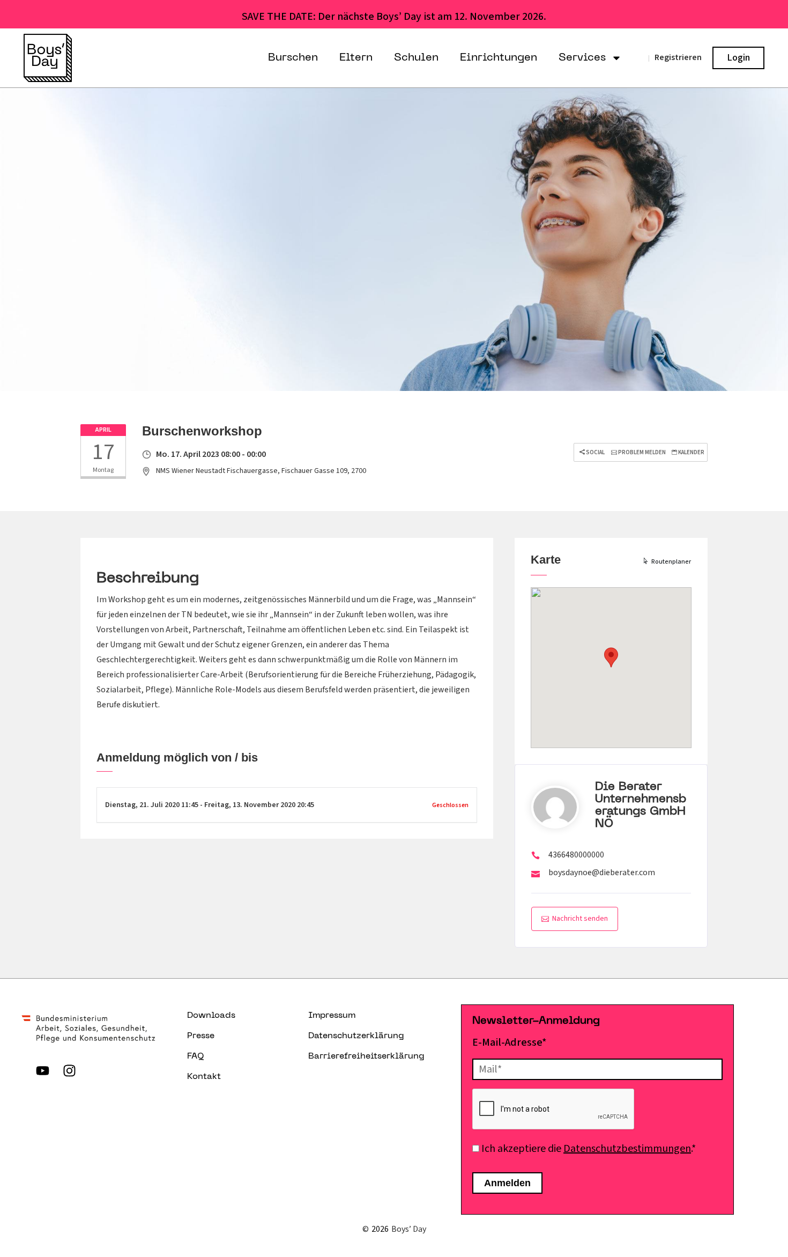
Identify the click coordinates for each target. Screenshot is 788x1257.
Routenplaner (671, 561)
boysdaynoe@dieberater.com (601, 872)
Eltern (356, 58)
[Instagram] (69, 1070)
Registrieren (678, 57)
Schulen (416, 58)
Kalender (690, 452)
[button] (611, 657)
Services (582, 58)
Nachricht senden (580, 918)
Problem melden (641, 452)
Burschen (293, 58)
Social (595, 452)
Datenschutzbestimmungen (627, 1148)
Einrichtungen (498, 58)
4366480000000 (576, 855)
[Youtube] (42, 1070)
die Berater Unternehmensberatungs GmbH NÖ (640, 805)
